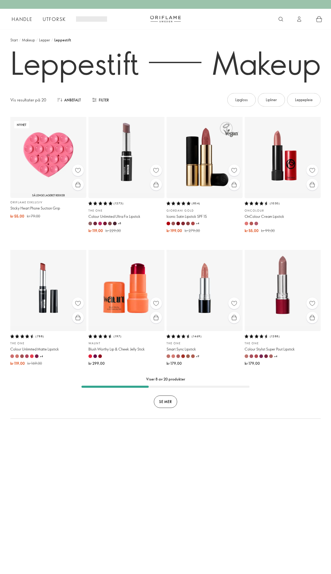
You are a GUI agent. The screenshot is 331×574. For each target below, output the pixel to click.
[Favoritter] (78, 170)
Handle (22, 19)
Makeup (28, 40)
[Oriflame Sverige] (165, 19)
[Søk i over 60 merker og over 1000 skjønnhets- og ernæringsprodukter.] (281, 19)
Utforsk (54, 19)
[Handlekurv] (319, 19)
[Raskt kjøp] (78, 184)
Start (14, 40)
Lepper (44, 40)
